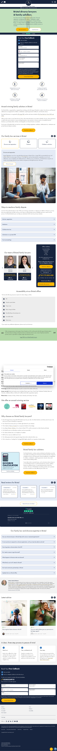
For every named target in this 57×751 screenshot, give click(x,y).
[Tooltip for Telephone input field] (38, 50)
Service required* (22, 58)
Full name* (21, 46)
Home (28, 6)
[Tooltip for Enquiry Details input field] (38, 62)
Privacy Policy (25, 73)
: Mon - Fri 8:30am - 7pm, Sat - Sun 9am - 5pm (28, 7)
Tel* (28, 50)
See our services (22, 29)
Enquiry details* (28, 63)
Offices (30, 6)
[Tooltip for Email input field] (38, 54)
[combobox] (20, 51)
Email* (28, 54)
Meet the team (35, 29)
